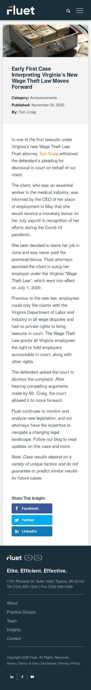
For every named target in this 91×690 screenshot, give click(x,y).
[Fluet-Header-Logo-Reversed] (38, 10)
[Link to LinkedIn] (12, 677)
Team (12, 621)
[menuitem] (65, 10)
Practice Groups (21, 612)
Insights (14, 629)
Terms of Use (28, 663)
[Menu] (77, 10)
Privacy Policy (69, 663)
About (12, 603)
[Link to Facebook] (22, 677)
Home (11, 663)
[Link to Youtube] (32, 677)
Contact (14, 638)
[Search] (65, 10)
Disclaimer (48, 663)
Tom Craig (27, 111)
